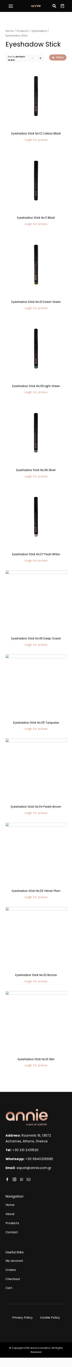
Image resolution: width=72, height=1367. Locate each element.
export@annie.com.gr (34, 1168)
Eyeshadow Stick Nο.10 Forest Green (36, 302)
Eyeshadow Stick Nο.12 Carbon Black (36, 133)
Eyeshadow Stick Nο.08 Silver (36, 470)
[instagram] (14, 1179)
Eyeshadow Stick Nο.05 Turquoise (36, 723)
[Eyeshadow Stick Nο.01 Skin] (36, 1022)
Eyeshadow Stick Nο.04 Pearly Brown (36, 807)
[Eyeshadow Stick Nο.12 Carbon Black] (36, 96)
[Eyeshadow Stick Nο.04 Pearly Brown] (36, 769)
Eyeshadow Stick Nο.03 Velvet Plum (36, 891)
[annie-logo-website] (27, 1110)
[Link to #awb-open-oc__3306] (11, 6)
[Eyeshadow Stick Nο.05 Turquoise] (36, 685)
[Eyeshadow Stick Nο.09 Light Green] (36, 348)
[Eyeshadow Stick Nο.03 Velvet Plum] (36, 853)
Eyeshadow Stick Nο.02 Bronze (36, 975)
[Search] (54, 6)
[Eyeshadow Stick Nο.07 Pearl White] (36, 517)
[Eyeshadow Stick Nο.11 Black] (36, 180)
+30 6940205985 (39, 1159)
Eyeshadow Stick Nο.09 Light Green (36, 386)
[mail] (28, 1179)
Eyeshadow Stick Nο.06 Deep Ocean (36, 638)
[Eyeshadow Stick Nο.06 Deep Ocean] (36, 601)
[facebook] (7, 1179)
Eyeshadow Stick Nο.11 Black (36, 218)
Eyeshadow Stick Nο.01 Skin (36, 1059)
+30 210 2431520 (25, 1150)
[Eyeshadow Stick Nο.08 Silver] (36, 432)
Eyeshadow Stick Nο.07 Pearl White (36, 554)
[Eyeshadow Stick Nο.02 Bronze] (36, 937)
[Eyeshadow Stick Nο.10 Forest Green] (36, 264)
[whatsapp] (21, 1179)
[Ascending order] (40, 58)
